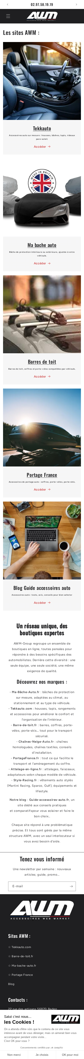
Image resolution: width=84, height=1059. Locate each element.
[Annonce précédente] (7, 4)
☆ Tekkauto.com (19, 947)
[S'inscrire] (71, 886)
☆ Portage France (20, 975)
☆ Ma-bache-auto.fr (22, 965)
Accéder (40, 146)
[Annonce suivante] (76, 4)
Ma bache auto (42, 244)
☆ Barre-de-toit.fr (20, 956)
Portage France (42, 474)
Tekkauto (42, 128)
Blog (11, 984)
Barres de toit (42, 361)
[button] (8, 16)
